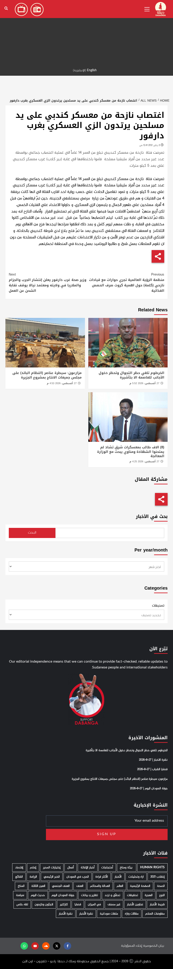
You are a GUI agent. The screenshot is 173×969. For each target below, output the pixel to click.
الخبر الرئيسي (52, 876)
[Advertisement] (86, 31)
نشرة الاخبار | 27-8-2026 (153, 759)
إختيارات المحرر (52, 867)
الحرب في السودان (77, 876)
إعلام (33, 867)
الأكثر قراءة (102, 876)
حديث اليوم (38, 895)
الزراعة (33, 876)
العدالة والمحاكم (100, 886)
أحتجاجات (107, 867)
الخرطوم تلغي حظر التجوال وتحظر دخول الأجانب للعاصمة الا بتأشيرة (131, 375)
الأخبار (118, 876)
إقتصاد (19, 867)
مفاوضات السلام (155, 913)
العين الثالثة (38, 886)
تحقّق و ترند (112, 895)
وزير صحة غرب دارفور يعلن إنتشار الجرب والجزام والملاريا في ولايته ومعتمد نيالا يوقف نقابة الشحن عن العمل (47, 282)
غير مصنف (114, 904)
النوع (162, 895)
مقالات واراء (132, 913)
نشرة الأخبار (86, 913)
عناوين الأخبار (135, 904)
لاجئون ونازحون (44, 904)
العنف (79, 886)
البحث (32, 533)
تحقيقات (132, 895)
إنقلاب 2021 (157, 876)
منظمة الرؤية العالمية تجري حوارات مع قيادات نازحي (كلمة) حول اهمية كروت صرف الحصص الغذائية (126, 282)
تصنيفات (158, 606)
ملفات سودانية (109, 913)
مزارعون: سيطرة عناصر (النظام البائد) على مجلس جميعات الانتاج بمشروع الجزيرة (47, 375)
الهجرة (149, 895)
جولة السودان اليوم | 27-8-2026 (149, 788)
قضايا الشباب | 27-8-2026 (152, 769)
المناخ (21, 886)
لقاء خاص (22, 904)
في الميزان (94, 904)
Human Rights (152, 867)
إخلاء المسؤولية (131, 946)
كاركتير (64, 904)
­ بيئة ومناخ (126, 867)
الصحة (161, 886)
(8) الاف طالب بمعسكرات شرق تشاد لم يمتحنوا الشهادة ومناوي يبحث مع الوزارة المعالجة (130, 451)
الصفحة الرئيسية (140, 886)
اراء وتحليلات (136, 876)
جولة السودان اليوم (63, 895)
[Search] (6, 8)
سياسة (20, 895)
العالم (120, 886)
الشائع (19, 876)
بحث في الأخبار (152, 516)
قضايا (78, 904)
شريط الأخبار (157, 904)
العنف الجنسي (61, 886)
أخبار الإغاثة (88, 867)
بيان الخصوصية (153, 946)
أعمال (70, 867)
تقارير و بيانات (89, 895)
